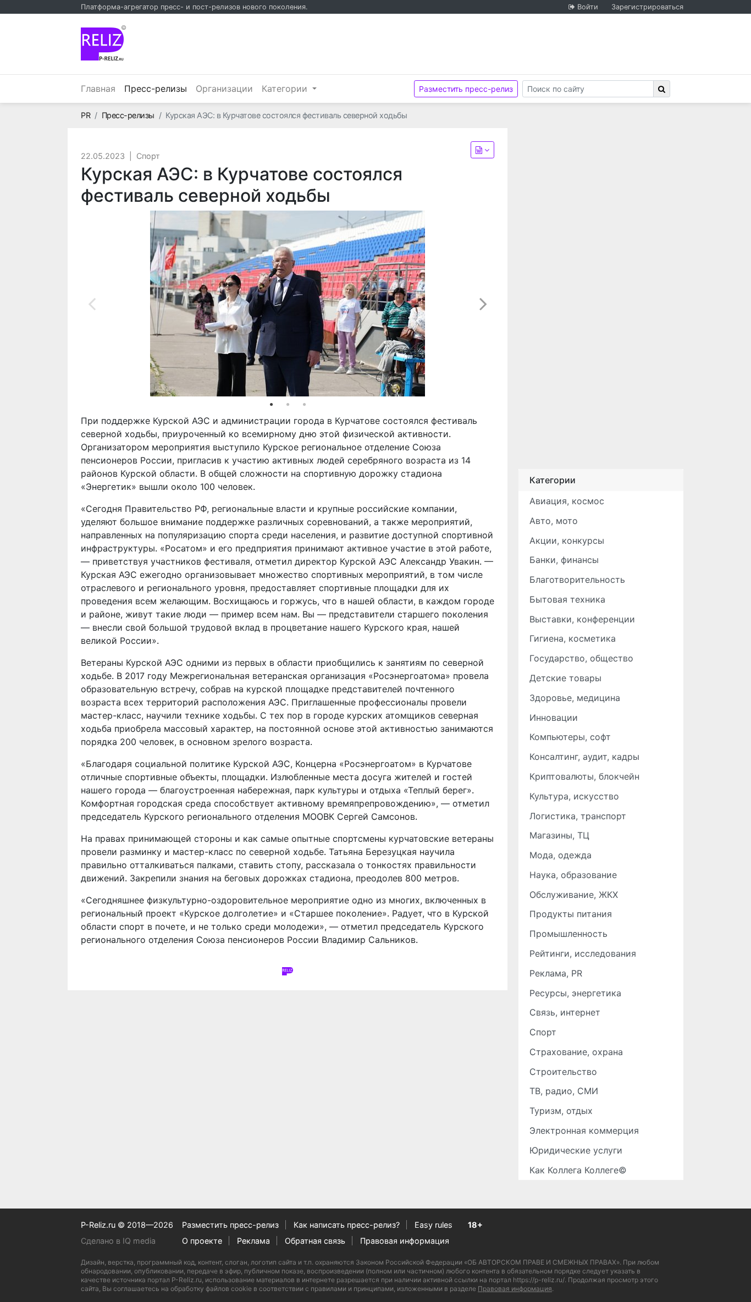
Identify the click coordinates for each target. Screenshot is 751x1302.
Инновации (553, 717)
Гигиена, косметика (572, 638)
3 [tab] (304, 404)
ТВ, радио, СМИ (563, 1090)
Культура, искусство (574, 796)
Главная (98, 88)
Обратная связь (315, 1240)
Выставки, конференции (582, 619)
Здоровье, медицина (574, 697)
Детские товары (565, 677)
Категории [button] (286, 88)
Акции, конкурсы (566, 540)
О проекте (202, 1240)
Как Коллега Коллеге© (578, 1170)
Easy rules (433, 1224)
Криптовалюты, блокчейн (584, 776)
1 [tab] (271, 404)
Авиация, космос (566, 500)
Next (483, 304)
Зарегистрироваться (647, 7)
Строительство (563, 1071)
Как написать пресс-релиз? (347, 1224)
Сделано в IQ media (118, 1240)
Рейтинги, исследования (582, 953)
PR (85, 115)
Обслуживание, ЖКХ (573, 894)
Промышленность (568, 933)
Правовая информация (404, 1240)
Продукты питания (570, 913)
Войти (587, 7)
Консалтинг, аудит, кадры (584, 756)
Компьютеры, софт (570, 736)
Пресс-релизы (157, 88)
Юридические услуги (575, 1150)
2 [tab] (287, 404)
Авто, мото (553, 520)
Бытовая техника (567, 599)
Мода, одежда (560, 854)
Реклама (253, 1240)
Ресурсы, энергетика (575, 992)
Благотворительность (577, 579)
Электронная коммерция (584, 1130)
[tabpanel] (287, 303)
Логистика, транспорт (577, 815)
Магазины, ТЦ (559, 835)
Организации (224, 88)
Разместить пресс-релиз (466, 88)
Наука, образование (573, 874)
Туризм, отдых (561, 1110)
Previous (92, 304)
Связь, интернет (564, 1012)
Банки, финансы (564, 559)
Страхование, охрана (576, 1051)
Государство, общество (581, 658)
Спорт (148, 156)
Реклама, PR (555, 973)
